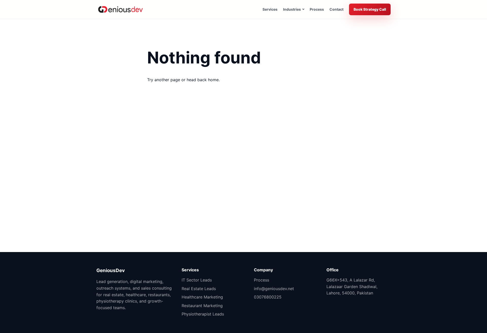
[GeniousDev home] (120, 9)
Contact (336, 9)
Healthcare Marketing (202, 296)
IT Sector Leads (197, 279)
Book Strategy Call (370, 9)
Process (317, 9)
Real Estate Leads (199, 288)
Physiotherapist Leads (203, 314)
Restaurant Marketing (202, 305)
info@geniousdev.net (274, 288)
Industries (292, 9)
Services (270, 9)
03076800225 (268, 296)
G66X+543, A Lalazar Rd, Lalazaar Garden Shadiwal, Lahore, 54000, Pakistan (351, 286)
